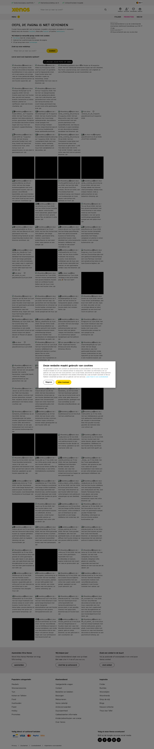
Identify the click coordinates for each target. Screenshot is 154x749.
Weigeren (48, 382)
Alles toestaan (63, 382)
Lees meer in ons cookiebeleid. (97, 377)
